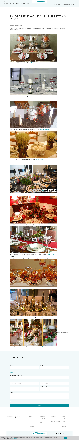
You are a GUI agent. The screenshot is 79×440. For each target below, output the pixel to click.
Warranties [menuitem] (53, 423)
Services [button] (17, 3)
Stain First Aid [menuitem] (53, 418)
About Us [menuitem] (63, 416)
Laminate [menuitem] (30, 423)
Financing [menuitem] (28, 3)
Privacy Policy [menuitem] (64, 426)
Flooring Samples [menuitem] (43, 418)
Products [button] (6, 3)
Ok (65, 437)
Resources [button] (12, 3)
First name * (12, 365)
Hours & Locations (56, 4)
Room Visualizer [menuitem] (42, 416)
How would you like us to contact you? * (16, 375)
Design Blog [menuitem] (42, 422)
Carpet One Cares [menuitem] (65, 419)
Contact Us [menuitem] (64, 423)
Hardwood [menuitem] (31, 419)
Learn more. (14, 438)
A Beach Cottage (35, 96)
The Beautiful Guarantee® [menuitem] (55, 421)
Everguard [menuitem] (63, 421)
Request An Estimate (66, 4)
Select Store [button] (6, 1)
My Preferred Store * (43, 386)
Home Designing (43, 317)
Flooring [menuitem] (30, 416)
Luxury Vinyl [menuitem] (31, 418)
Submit (39, 405)
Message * (11, 392)
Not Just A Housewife (34, 62)
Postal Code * (12, 386)
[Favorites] (73, 5)
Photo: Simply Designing (44, 129)
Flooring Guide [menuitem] (53, 419)
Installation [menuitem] (53, 424)
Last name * (42, 365)
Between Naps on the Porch (41, 224)
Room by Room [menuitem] (64, 418)
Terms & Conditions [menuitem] (65, 424)
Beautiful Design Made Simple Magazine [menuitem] (44, 420)
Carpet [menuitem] (30, 421)
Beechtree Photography (42, 346)
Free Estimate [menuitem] (31, 426)
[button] (71, 5)
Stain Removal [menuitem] (53, 416)
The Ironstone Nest (39, 159)
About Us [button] (23, 3)
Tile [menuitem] (29, 424)
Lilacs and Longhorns (51, 254)
